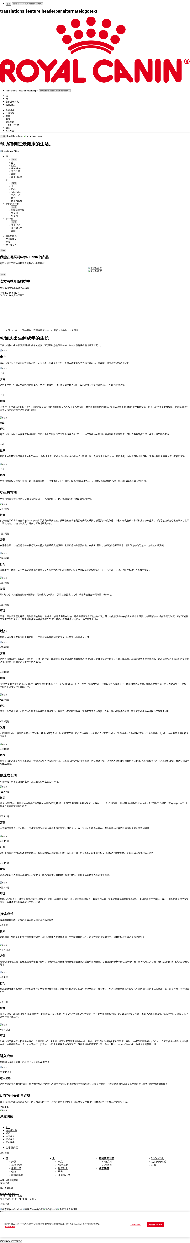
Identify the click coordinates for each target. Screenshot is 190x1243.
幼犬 (13, 198)
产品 (13, 165)
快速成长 (10, 1136)
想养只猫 (15, 171)
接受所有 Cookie (155, 1225)
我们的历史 (16, 228)
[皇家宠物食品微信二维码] (50, 1209)
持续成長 (10, 1139)
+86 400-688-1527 (9, 292)
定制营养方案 (12, 101)
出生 (8, 1127)
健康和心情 (16, 177)
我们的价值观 (158, 1161)
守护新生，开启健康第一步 (35, 330)
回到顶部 (4, 1153)
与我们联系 (11, 236)
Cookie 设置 (135, 1225)
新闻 (13, 231)
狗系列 (14, 216)
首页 (8, 330)
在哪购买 (4, 1180)
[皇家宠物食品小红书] (11, 1209)
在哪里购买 (11, 239)
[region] (95, 1224)
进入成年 (10, 1142)
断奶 (8, 1133)
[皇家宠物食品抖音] (33, 1209)
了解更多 (4, 1107)
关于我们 (10, 104)
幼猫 (13, 174)
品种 (13, 168)
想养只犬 (15, 195)
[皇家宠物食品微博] (67, 1209)
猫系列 (14, 213)
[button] (55, 90)
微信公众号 (11, 245)
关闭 (3, 136)
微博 (8, 242)
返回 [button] (14, 159)
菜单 (8, 4)
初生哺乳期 (11, 1130)
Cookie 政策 (10, 1227)
